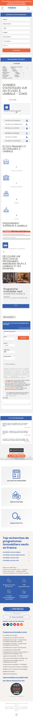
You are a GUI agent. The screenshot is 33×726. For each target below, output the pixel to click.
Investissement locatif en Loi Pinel (13, 638)
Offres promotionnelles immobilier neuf (15, 658)
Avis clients (24, 708)
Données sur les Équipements (14, 124)
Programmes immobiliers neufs (15, 632)
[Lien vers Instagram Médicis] (18, 624)
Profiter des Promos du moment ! (16, 4)
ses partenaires (9, 383)
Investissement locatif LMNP (11, 650)
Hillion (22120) (5, 67)
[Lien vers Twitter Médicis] (7, 624)
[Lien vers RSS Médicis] (21, 624)
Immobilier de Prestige (10, 635)
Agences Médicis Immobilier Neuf (15, 677)
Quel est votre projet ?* (10, 331)
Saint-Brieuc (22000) (6, 73)
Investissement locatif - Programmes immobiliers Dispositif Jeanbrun (14, 640)
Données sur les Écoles (12, 133)
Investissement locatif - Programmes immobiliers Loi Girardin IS (14, 644)
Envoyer (23, 338)
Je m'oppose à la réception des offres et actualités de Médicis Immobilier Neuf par (17, 394)
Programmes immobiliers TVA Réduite (15, 664)
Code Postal (7, 356)
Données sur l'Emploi (11, 137)
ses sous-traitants (10, 388)
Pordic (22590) (17, 76)
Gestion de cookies (9, 708)
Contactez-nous (17, 450)
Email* (5, 343)
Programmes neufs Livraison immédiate (15, 667)
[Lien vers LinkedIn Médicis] (11, 624)
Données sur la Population (13, 140)
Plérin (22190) (18, 73)
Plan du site (18, 708)
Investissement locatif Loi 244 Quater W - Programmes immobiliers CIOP (16, 653)
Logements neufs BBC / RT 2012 (12, 656)
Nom (5, 336)
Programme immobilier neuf (14, 292)
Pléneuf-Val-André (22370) (16, 67)
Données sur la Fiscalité (12, 128)
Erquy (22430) (15, 70)
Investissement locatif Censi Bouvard (14, 647)
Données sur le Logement (12, 120)
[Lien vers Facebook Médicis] (4, 624)
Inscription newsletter (24, 328)
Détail (15, 305)
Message (5, 397)
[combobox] (16, 19)
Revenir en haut (16, 714)
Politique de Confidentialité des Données (14, 377)
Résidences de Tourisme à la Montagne (15, 669)
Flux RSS (16, 710)
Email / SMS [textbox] (12, 396)
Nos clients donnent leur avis (14, 681)
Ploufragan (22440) (6, 76)
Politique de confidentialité (20, 707)
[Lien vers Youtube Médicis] (14, 624)
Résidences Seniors (9, 671)
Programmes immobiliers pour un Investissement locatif (13, 661)
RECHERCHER (16, 50)
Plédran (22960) (5, 70)
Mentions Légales (9, 707)
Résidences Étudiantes (10, 674)
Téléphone (6, 349)
